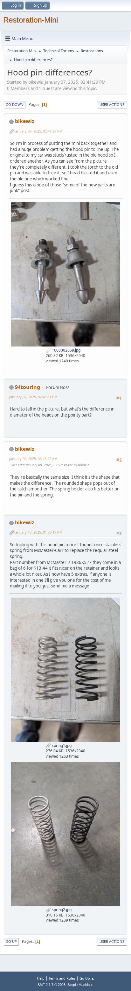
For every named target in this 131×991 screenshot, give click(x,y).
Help (41, 978)
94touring (27, 387)
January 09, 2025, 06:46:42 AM (33, 458)
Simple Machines (80, 985)
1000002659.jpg (65, 350)
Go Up (11, 941)
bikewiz (24, 121)
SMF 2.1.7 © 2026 (52, 985)
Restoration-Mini (30, 20)
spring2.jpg (61, 909)
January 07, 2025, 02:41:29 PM (38, 131)
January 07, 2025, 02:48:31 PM (33, 396)
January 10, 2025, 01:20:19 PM (38, 532)
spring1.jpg (61, 745)
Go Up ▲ (86, 978)
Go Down (15, 104)
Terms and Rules (62, 978)
